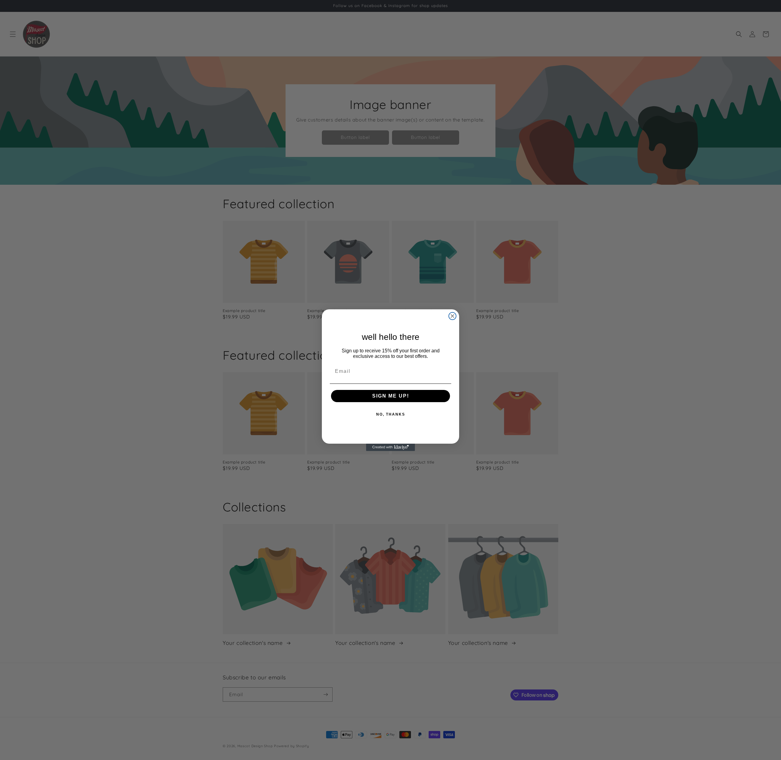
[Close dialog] (452, 316)
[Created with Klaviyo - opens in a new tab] (390, 447)
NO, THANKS (390, 414)
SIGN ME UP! (390, 395)
